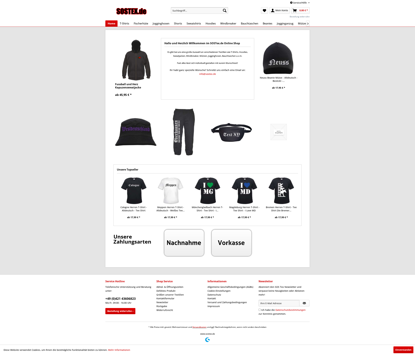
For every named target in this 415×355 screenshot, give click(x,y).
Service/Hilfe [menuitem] (299, 2)
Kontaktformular (165, 298)
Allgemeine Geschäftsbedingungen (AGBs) (230, 286)
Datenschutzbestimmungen (290, 309)
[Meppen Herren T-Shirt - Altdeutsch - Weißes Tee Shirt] (171, 191)
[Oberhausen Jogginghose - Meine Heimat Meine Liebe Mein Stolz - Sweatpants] (184, 132)
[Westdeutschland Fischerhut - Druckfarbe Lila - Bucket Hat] (136, 132)
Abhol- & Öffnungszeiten (169, 286)
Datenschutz (214, 294)
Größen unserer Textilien (170, 294)
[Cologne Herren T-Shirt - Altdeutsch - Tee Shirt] (134, 191)
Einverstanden (403, 349)
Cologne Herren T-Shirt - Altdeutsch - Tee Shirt (133, 209)
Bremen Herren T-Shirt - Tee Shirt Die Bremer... (281, 209)
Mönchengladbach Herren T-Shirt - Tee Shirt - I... (207, 209)
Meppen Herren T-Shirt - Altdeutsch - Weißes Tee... (170, 209)
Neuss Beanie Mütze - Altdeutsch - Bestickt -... (278, 79)
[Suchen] (224, 10)
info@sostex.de (207, 73)
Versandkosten (199, 327)
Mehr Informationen (119, 349)
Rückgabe (161, 306)
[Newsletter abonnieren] (304, 303)
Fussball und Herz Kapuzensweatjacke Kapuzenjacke (128, 86)
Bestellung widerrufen (300, 16)
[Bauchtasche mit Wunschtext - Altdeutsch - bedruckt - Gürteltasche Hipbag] (231, 132)
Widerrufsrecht (164, 310)
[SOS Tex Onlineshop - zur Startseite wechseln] (131, 11)
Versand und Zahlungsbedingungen (227, 302)
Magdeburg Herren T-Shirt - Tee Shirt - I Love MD (244, 209)
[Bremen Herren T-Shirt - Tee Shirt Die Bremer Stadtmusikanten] (281, 191)
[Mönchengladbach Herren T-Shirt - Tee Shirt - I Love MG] (207, 191)
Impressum (214, 306)
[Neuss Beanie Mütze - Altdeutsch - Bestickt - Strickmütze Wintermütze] (279, 58)
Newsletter (162, 302)
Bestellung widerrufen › (120, 311)
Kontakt (212, 298)
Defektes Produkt (165, 290)
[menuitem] (199, 10)
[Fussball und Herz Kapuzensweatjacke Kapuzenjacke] (136, 60)
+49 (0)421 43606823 (120, 299)
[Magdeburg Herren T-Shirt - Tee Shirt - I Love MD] (244, 191)
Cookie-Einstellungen (219, 290)
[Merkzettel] (264, 10)
